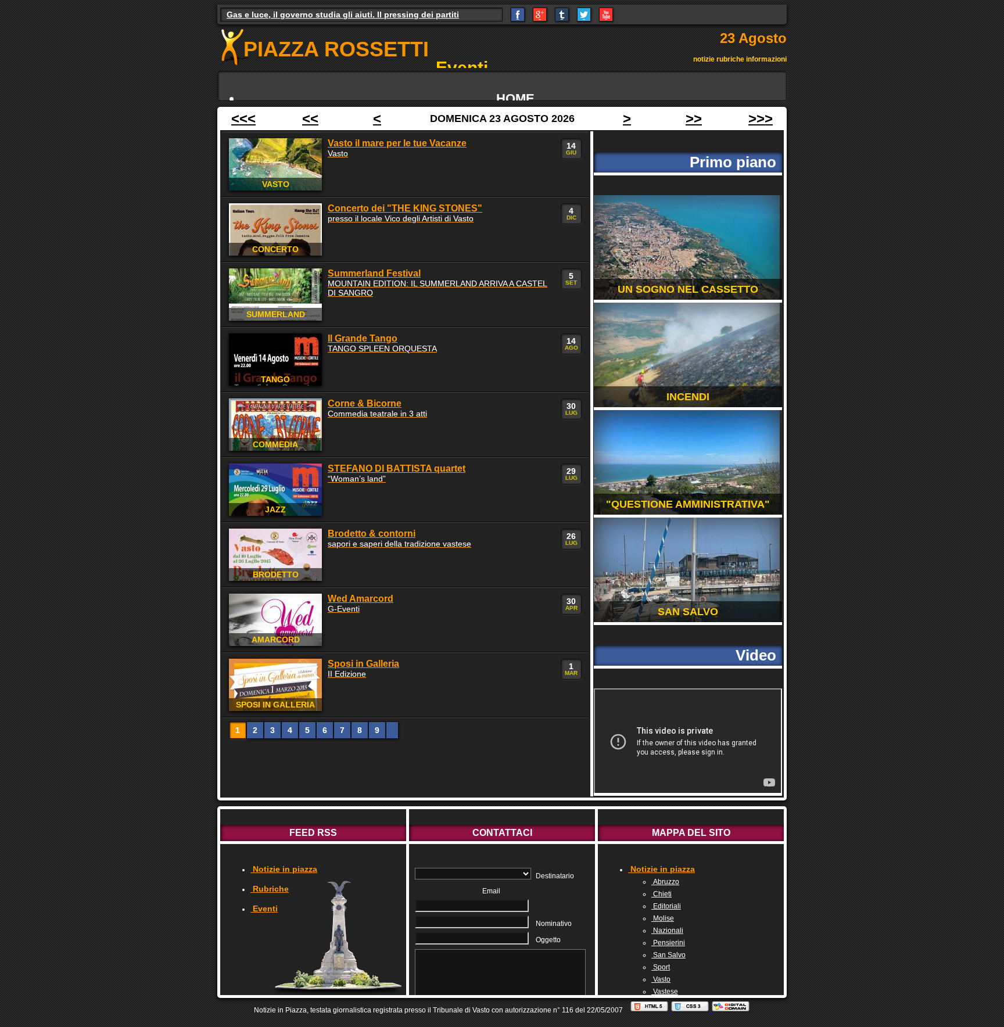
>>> (760, 118)
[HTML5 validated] (650, 1010)
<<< (243, 118)
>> (694, 118)
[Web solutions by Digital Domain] (730, 1010)
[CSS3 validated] (690, 1010)
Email (491, 891)
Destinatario (555, 876)
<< (310, 118)
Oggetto (548, 940)
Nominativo (554, 924)
